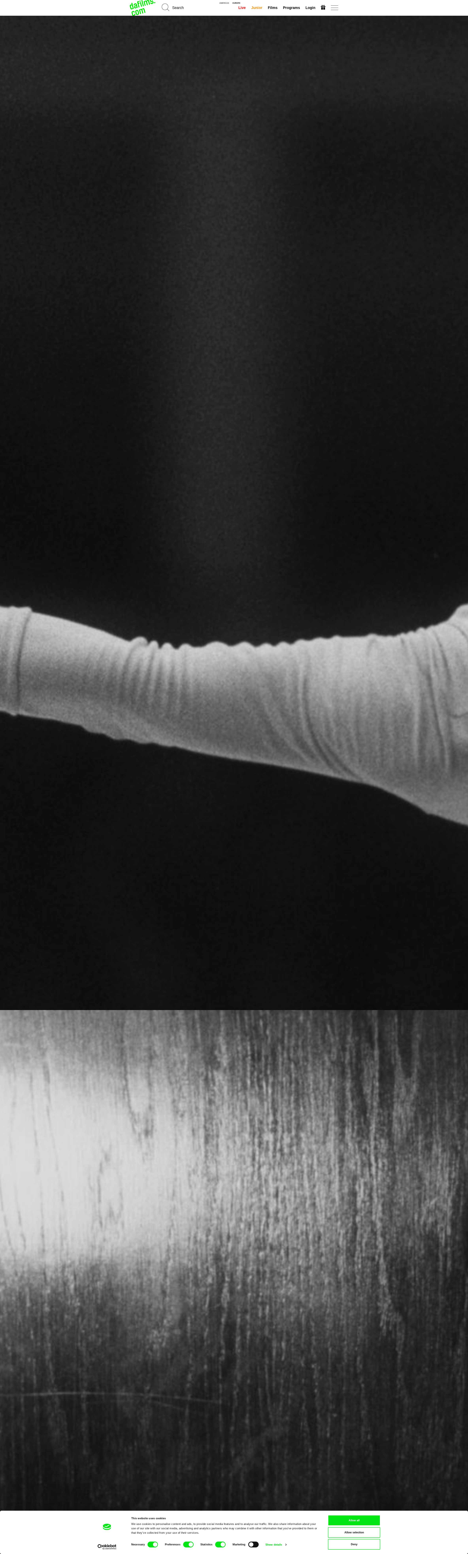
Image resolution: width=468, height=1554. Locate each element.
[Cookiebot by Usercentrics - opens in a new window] (107, 1547)
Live (242, 8)
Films (273, 8)
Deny (354, 1544)
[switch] (188, 1544)
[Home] (143, 8)
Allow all (354, 1520)
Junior (256, 8)
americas (224, 3)
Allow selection (354, 1532)
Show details (273, 1544)
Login (310, 8)
